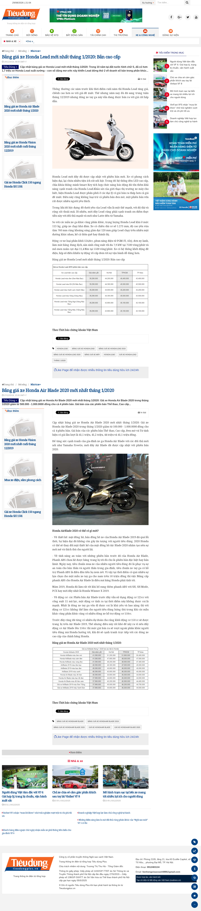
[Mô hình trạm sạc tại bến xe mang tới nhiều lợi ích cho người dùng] (160, 100)
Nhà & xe (76, 761)
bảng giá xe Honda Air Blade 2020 (69, 727)
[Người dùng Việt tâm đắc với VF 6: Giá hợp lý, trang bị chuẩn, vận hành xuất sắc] (160, 71)
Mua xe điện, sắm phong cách (22, 480)
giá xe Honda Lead (127, 354)
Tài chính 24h (98, 35)
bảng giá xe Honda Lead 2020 (67, 354)
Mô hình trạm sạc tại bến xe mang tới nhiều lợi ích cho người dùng (182, 94)
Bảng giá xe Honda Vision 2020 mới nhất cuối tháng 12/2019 (20, 146)
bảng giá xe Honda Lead (83, 349)
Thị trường (121, 35)
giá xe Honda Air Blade (99, 727)
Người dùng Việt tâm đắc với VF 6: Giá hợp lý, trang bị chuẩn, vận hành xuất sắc (24, 796)
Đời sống (32, 35)
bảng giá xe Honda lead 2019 (112, 349)
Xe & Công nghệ (145, 35)
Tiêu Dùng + (10, 67)
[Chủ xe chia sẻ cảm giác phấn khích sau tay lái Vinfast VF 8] (160, 87)
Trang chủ (12, 35)
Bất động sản (74, 35)
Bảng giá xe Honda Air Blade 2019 (103, 721)
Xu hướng (149, 2)
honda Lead (62, 349)
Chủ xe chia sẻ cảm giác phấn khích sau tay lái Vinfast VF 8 (59, 41)
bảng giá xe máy (92, 354)
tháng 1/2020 (59, 360)
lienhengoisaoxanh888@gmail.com (161, 872)
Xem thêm (76, 752)
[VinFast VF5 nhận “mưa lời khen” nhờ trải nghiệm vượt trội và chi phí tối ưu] (160, 114)
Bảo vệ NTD (51, 35)
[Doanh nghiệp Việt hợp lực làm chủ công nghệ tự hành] (160, 128)
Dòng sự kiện (171, 35)
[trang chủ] (21, 21)
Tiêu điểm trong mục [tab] (171, 52)
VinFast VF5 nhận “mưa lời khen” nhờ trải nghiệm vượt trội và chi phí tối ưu (183, 107)
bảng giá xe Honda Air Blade (70, 721)
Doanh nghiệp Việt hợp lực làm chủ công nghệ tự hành (104, 812)
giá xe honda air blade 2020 (127, 727)
